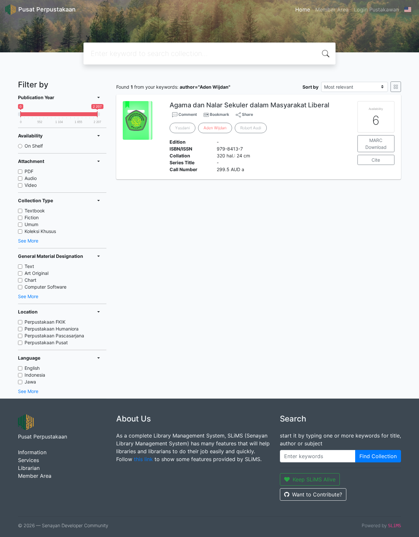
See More (28, 240)
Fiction (32, 217)
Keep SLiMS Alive (314, 479)
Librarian (29, 468)
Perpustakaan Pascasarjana (54, 335)
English (32, 368)
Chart (30, 280)
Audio (31, 178)
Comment (187, 114)
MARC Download (376, 143)
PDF (29, 171)
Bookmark (219, 114)
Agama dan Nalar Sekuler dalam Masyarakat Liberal (249, 105)
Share (247, 114)
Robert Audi (250, 127)
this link (143, 459)
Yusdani (182, 127)
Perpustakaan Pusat (46, 342)
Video (31, 185)
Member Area (332, 9)
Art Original (36, 273)
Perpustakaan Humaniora (52, 328)
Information (32, 452)
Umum (31, 224)
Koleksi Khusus (40, 231)
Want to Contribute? (317, 494)
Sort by (310, 87)
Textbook (35, 210)
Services (28, 460)
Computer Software (45, 287)
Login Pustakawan (376, 9)
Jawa (30, 382)
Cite (376, 160)
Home (302, 9)
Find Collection (378, 456)
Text (29, 266)
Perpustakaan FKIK (45, 322)
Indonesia (35, 375)
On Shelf (34, 146)
